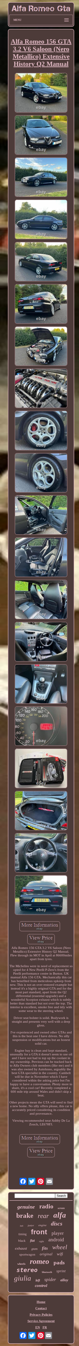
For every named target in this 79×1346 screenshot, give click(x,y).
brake (24, 1215)
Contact (41, 1308)
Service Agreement (41, 1321)
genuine (26, 1207)
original (46, 1254)
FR (45, 1327)
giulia (22, 1278)
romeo (39, 1261)
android (56, 1239)
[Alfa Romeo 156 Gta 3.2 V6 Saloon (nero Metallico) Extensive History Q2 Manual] (41, 93)
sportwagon (27, 1254)
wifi (60, 1254)
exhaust (21, 1248)
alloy (64, 1280)
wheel (59, 1247)
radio (46, 1206)
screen (61, 1208)
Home (41, 1302)
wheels (21, 1263)
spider (50, 1279)
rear (43, 1215)
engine (42, 1225)
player (58, 1233)
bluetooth (47, 1272)
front (39, 1232)
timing (22, 1234)
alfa (59, 1215)
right (41, 1241)
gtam (34, 1249)
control (41, 1285)
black (22, 1240)
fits (45, 1248)
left (38, 1280)
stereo (27, 1270)
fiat (32, 1240)
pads (59, 1262)
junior (31, 1225)
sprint (61, 1271)
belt (21, 1226)
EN (37, 1327)
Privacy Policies (41, 1314)
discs (56, 1223)
